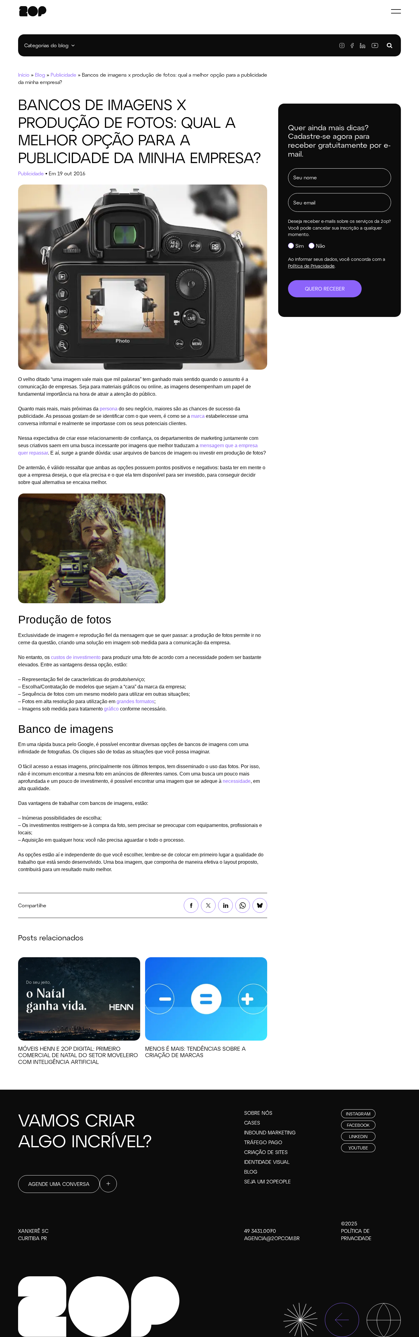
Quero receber (325, 288)
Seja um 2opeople (267, 1181)
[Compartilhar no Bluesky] (259, 905)
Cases (252, 1123)
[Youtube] (374, 45)
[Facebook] (352, 45)
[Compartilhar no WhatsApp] (242, 905)
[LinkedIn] (363, 45)
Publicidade (63, 75)
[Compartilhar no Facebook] (191, 905)
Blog (40, 75)
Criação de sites (266, 1152)
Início (23, 75)
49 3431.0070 (260, 1231)
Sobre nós (258, 1113)
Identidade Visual (267, 1162)
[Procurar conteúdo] (389, 45)
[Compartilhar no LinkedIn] (225, 905)
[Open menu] (396, 11)
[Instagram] (342, 45)
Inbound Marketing (270, 1132)
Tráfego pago (263, 1142)
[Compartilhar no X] (208, 905)
